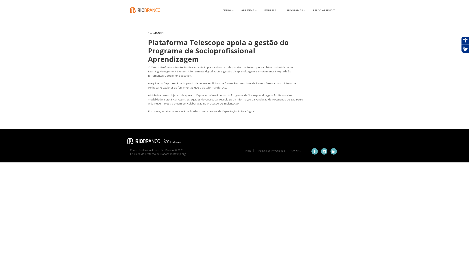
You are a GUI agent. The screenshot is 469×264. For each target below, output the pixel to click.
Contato (296, 150)
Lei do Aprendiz (324, 10)
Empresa (270, 10)
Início (248, 150)
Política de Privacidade (271, 150)
